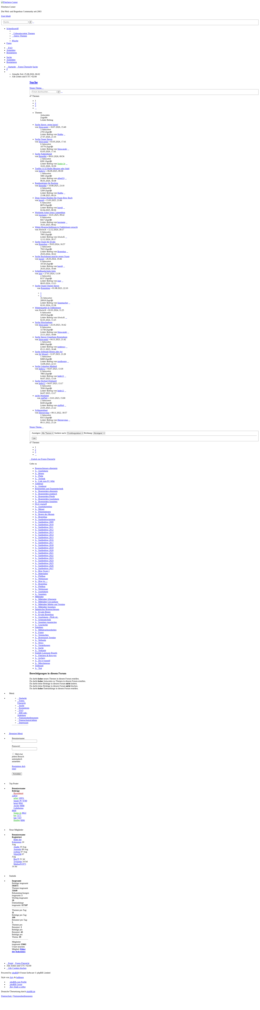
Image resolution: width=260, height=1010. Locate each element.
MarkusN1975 (20, 864)
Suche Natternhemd (43, 154)
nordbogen (62, 361)
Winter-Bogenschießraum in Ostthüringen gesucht (56, 227)
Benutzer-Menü (16, 733)
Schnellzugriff (12, 28)
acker (16, 798)
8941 (21, 803)
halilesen (20, 977)
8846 (14, 810)
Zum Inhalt (6, 16)
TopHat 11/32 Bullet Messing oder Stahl (52, 168)
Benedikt (42, 156)
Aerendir (17, 849)
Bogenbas (43, 244)
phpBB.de (30, 991)
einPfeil (44, 398)
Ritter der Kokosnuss (17, 840)
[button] (36, 108)
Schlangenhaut (41, 410)
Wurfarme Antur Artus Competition (50, 212)
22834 (14, 796)
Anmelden (10, 60)
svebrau (17, 852)
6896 (22, 820)
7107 (19, 818)
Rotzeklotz (45, 288)
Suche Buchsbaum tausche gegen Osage (52, 256)
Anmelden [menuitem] (10, 50)
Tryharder (18, 861)
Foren (9, 43)
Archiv (17, 806)
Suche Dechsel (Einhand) (46, 381)
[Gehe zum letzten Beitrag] (64, 134)
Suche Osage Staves (43, 139)
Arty (12, 977)
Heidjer (17, 820)
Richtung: (88, 433)
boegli (41, 200)
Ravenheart (18, 793)
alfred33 (60, 178)
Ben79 (16, 859)
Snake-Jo (61, 164)
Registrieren (11, 62)
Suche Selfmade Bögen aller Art (48, 352)
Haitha (60, 134)
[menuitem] (23, 33)
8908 (22, 806)
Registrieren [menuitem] (11, 53)
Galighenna (18, 808)
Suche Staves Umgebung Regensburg (51, 337)
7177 (19, 815)
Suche (9, 57)
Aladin (16, 847)
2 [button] (35, 103)
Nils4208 (17, 854)
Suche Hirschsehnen (43, 322)
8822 (24, 813)
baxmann (43, 215)
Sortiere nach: (60, 433)
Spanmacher (62, 303)
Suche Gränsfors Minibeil (46, 366)
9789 (25, 801)
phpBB (15, 973)
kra (15, 815)
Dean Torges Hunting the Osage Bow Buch (53, 198)
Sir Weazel (43, 354)
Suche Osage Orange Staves (47, 286)
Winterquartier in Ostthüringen (48, 308)
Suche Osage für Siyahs (45, 242)
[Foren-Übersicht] (9, 2)
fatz (15, 818)
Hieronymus (44, 413)
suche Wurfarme (42, 395)
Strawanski (43, 127)
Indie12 (42, 171)
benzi (16, 803)
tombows (61, 347)
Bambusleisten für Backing (46, 183)
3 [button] (35, 105)
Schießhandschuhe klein (45, 271)
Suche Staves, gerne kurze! (46, 124)
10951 (21, 798)
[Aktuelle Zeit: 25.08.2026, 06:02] (7, 72)
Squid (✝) (18, 801)
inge (40, 273)
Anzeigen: (36, 433)
